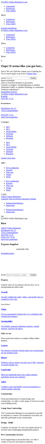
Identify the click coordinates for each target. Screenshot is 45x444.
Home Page (32, 74)
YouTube (9, 134)
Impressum (10, 205)
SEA (8, 129)
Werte (8, 177)
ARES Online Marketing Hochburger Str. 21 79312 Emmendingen (11, 230)
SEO (8, 127)
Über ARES (11, 11)
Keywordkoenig (12, 168)
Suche (3, 78)
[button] (22, 15)
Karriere (9, 170)
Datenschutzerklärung (14, 203)
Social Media (11, 131)
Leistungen (10, 6)
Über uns (9, 172)
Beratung (9, 138)
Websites (9, 136)
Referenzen (10, 9)
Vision (8, 175)
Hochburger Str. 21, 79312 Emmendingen (9, 109)
